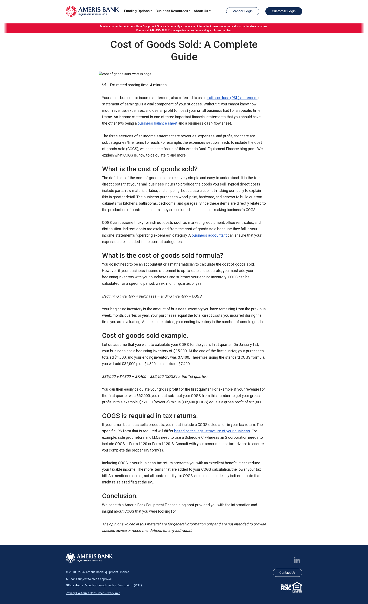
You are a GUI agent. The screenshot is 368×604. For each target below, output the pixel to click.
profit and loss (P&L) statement (231, 98)
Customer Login (284, 11)
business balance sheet (157, 123)
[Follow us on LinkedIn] (298, 560)
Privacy (71, 593)
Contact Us (287, 573)
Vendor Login (243, 11)
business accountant (209, 235)
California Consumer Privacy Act (98, 593)
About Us (201, 11)
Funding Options (137, 11)
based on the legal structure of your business (212, 431)
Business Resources (172, 11)
